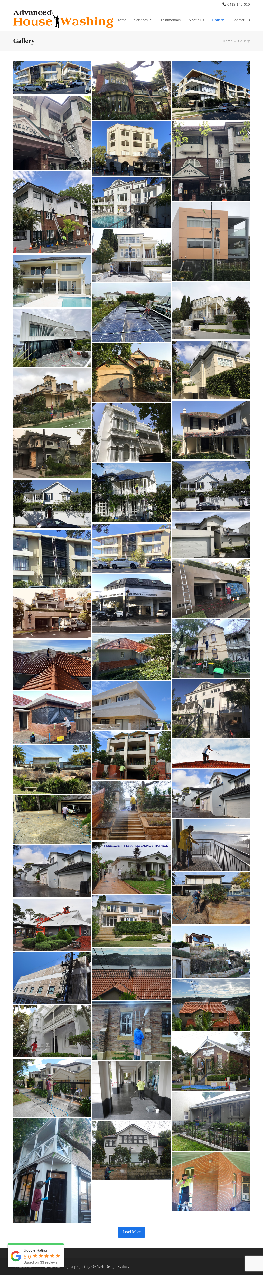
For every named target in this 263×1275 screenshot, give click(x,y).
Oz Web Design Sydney (110, 1266)
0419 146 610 (238, 4)
